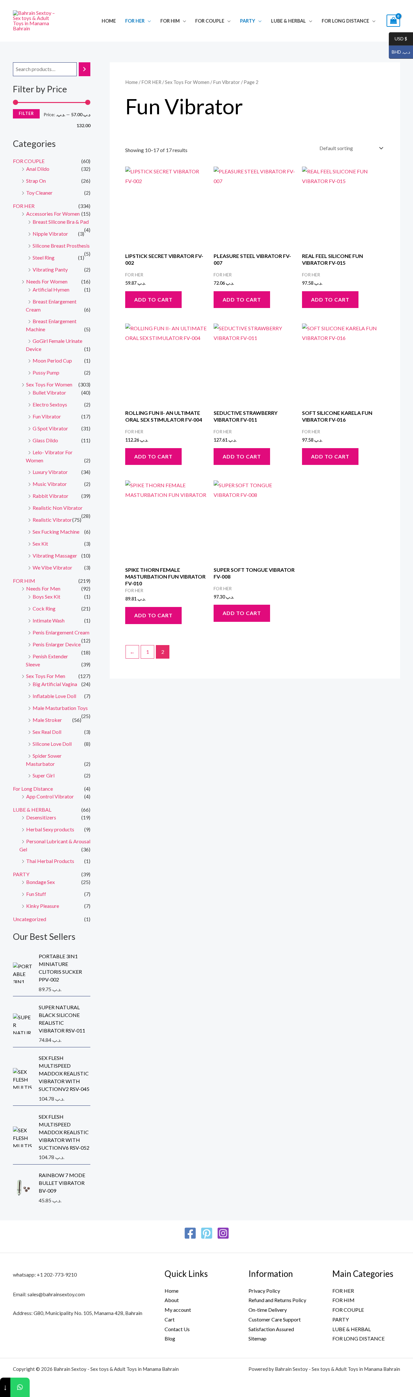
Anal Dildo (37, 169)
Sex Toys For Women (49, 384)
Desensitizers (41, 817)
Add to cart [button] (153, 299)
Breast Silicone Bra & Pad (61, 222)
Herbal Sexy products (50, 829)
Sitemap (257, 1338)
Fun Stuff (36, 894)
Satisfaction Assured (271, 1329)
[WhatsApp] (20, 1387)
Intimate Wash (49, 620)
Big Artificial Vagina (55, 684)
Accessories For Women (53, 214)
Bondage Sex (40, 882)
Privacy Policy (264, 1291)
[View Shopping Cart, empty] (393, 21)
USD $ (398, 39)
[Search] (84, 69)
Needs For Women (46, 281)
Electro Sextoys (50, 404)
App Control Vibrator (50, 796)
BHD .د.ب (399, 52)
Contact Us (177, 1329)
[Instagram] (223, 1233)
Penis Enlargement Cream (61, 632)
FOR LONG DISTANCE (358, 1338)
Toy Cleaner (39, 193)
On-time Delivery (267, 1310)
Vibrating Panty (50, 269)
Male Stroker (47, 720)
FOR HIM (170, 21)
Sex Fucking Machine (56, 532)
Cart (170, 1319)
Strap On (36, 181)
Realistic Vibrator (52, 520)
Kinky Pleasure (42, 906)
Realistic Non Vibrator (58, 508)
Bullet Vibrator (49, 392)
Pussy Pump (46, 372)
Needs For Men (43, 588)
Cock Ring (44, 608)
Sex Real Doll (47, 732)
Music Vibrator (50, 484)
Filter (26, 113)
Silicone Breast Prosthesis (61, 245)
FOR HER (135, 21)
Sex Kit (40, 543)
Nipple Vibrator (50, 234)
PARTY (247, 21)
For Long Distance (345, 21)
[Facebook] (190, 1233)
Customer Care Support (274, 1319)
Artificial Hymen (51, 289)
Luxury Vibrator (50, 472)
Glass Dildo (45, 440)
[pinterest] (206, 1233)
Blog (170, 1338)
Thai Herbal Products (50, 861)
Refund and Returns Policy (277, 1300)
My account (178, 1310)
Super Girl (44, 775)
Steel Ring (44, 257)
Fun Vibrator (47, 416)
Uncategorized (29, 919)
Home (109, 21)
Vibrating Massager (55, 555)
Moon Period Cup (52, 360)
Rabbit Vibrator (50, 496)
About (172, 1300)
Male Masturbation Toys (60, 708)
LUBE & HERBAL (288, 21)
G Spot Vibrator (50, 428)
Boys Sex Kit (46, 596)
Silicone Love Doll (52, 744)
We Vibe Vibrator (52, 567)
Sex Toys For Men (45, 676)
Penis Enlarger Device (57, 644)
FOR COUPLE (209, 21)
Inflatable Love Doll (54, 696)
